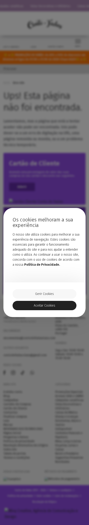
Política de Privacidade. (42, 265)
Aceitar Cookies (44, 305)
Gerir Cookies (44, 294)
